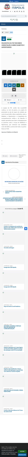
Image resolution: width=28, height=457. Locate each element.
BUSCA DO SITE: (5, 14)
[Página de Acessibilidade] (24, 11)
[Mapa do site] (22, 11)
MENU (4, 24)
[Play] (12, 95)
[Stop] (15, 95)
